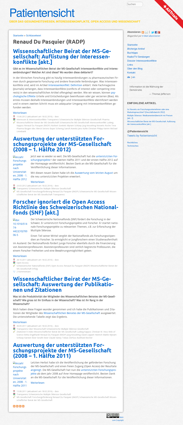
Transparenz (53, 119)
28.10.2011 (22, 259)
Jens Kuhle (83, 128)
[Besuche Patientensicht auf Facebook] (156, 31)
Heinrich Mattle (102, 334)
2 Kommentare (24, 271)
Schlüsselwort (33, 35)
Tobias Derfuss (69, 337)
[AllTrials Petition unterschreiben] (168, 27)
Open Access (101, 21)
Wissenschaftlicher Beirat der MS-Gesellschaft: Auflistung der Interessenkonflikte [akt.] (62, 56)
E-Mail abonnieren (151, 35)
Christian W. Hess (100, 331)
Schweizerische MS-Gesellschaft (74, 122)
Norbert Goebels (58, 125)
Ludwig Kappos (84, 331)
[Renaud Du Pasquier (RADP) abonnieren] (14, 406)
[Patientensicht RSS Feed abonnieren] (143, 31)
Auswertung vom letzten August (94, 172)
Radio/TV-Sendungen (138, 56)
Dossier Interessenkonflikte (142, 60)
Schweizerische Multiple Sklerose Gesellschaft (80, 119)
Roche (108, 125)
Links (130, 64)
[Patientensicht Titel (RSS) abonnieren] (23, 406)
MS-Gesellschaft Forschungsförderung (34, 191)
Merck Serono (42, 128)
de (128, 77)
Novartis (100, 125)
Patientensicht (41, 12)
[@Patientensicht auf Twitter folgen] (152, 31)
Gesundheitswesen (39, 21)
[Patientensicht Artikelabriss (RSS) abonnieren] (20, 406)
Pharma (105, 119)
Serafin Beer (42, 337)
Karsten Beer (30, 337)
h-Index (30, 331)
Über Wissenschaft (37, 329)
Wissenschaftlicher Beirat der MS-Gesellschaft (38, 122)
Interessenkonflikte (72, 21)
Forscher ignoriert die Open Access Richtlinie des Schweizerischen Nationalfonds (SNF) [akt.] (65, 207)
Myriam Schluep (74, 125)
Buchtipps (132, 52)
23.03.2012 (22, 185)
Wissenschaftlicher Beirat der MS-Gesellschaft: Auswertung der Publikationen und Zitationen (63, 284)
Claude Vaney (55, 337)
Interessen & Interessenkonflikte (32, 119)
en (133, 77)
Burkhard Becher (85, 337)
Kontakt (131, 72)
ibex (57, 116)
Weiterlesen (20, 112)
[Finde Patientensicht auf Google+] (159, 31)
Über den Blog (134, 68)
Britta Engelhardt (32, 334)
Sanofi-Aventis (71, 128)
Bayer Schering (57, 128)
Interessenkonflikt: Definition (65, 85)
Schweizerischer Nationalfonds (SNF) (34, 265)
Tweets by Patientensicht (142, 135)
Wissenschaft (129, 21)
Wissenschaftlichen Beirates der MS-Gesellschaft (72, 313)
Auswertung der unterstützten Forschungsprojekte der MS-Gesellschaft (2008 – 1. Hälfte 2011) (62, 350)
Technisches (132, 146)
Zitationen (21, 331)
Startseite (18, 35)
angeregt (36, 370)
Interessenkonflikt (98, 122)
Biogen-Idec (30, 128)
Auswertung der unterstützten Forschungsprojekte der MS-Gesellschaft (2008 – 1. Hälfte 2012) (62, 143)
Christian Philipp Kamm (99, 128)
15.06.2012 (22, 116)
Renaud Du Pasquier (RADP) (37, 125)
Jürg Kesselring (89, 125)
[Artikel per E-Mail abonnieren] (146, 31)
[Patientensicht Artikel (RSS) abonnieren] (17, 406)
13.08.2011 (22, 391)
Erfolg (35, 268)
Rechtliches (132, 142)
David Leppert (87, 334)
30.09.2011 (22, 326)
